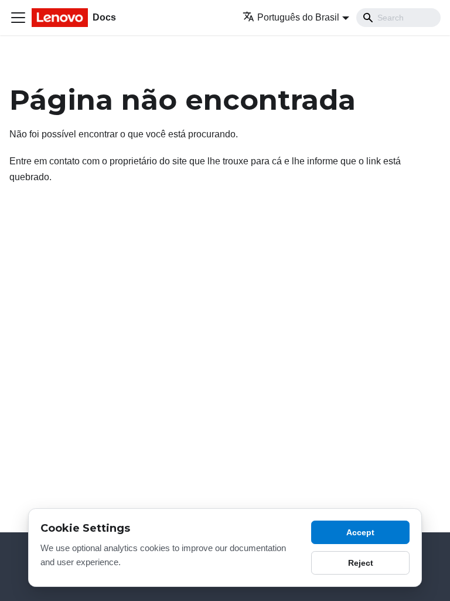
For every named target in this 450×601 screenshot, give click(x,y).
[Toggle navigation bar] (18, 17)
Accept (360, 532)
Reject (360, 563)
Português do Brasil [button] (298, 17)
